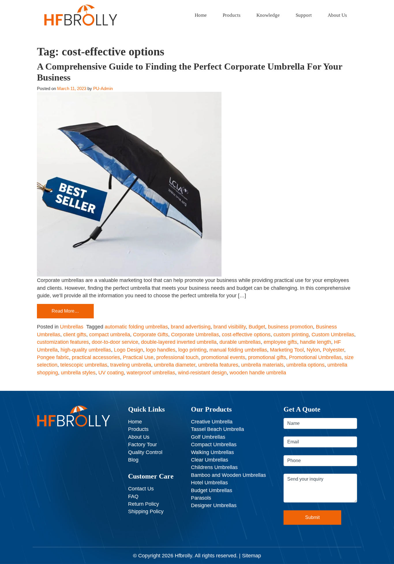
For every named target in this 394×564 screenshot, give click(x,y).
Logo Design (128, 350)
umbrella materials (262, 365)
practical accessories (96, 357)
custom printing (291, 334)
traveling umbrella (130, 365)
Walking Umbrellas (212, 452)
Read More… (65, 311)
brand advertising (191, 327)
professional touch (177, 357)
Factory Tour (142, 444)
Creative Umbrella (211, 422)
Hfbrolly (183, 556)
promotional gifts (267, 357)
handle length (315, 342)
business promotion (290, 327)
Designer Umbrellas (214, 505)
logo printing (192, 350)
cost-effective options (246, 334)
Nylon (313, 350)
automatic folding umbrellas (136, 327)
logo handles (160, 350)
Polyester (333, 350)
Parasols (201, 498)
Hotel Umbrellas (209, 482)
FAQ (133, 496)
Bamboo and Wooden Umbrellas (228, 475)
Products (232, 15)
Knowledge (268, 15)
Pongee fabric (53, 357)
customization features (63, 342)
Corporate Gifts (150, 334)
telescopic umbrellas (83, 365)
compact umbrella (109, 334)
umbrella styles (78, 373)
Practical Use (138, 357)
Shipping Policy (146, 511)
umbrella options (305, 365)
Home (201, 15)
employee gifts (280, 342)
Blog (133, 460)
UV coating (111, 373)
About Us (337, 15)
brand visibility (229, 327)
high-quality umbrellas (86, 350)
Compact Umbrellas (214, 444)
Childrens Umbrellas (214, 467)
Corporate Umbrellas (195, 334)
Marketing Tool (287, 350)
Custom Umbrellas (333, 334)
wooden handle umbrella (258, 373)
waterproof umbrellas (151, 373)
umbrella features (218, 365)
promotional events (223, 357)
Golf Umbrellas (208, 437)
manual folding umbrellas (238, 350)
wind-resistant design (202, 373)
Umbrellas (71, 327)
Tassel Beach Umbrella (217, 429)
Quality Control (145, 452)
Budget (257, 327)
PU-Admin (103, 88)
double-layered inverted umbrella (179, 342)
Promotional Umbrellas (315, 357)
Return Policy (143, 504)
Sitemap (251, 556)
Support (304, 15)
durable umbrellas (240, 342)
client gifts (74, 334)
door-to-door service (115, 342)
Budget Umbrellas (211, 490)
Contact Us (141, 489)
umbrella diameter (174, 365)
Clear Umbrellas (209, 460)
